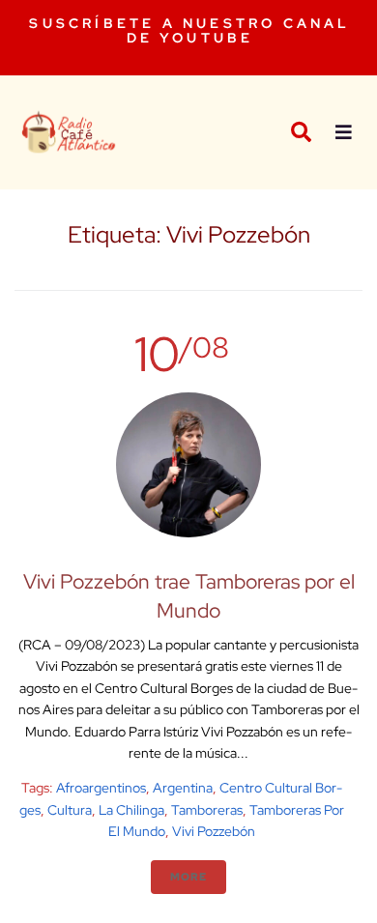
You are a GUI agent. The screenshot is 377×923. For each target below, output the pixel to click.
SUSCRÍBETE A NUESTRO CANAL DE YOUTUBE (189, 30)
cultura (69, 810)
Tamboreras (207, 810)
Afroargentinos (101, 787)
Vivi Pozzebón (213, 831)
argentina (183, 787)
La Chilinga (131, 810)
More (188, 876)
